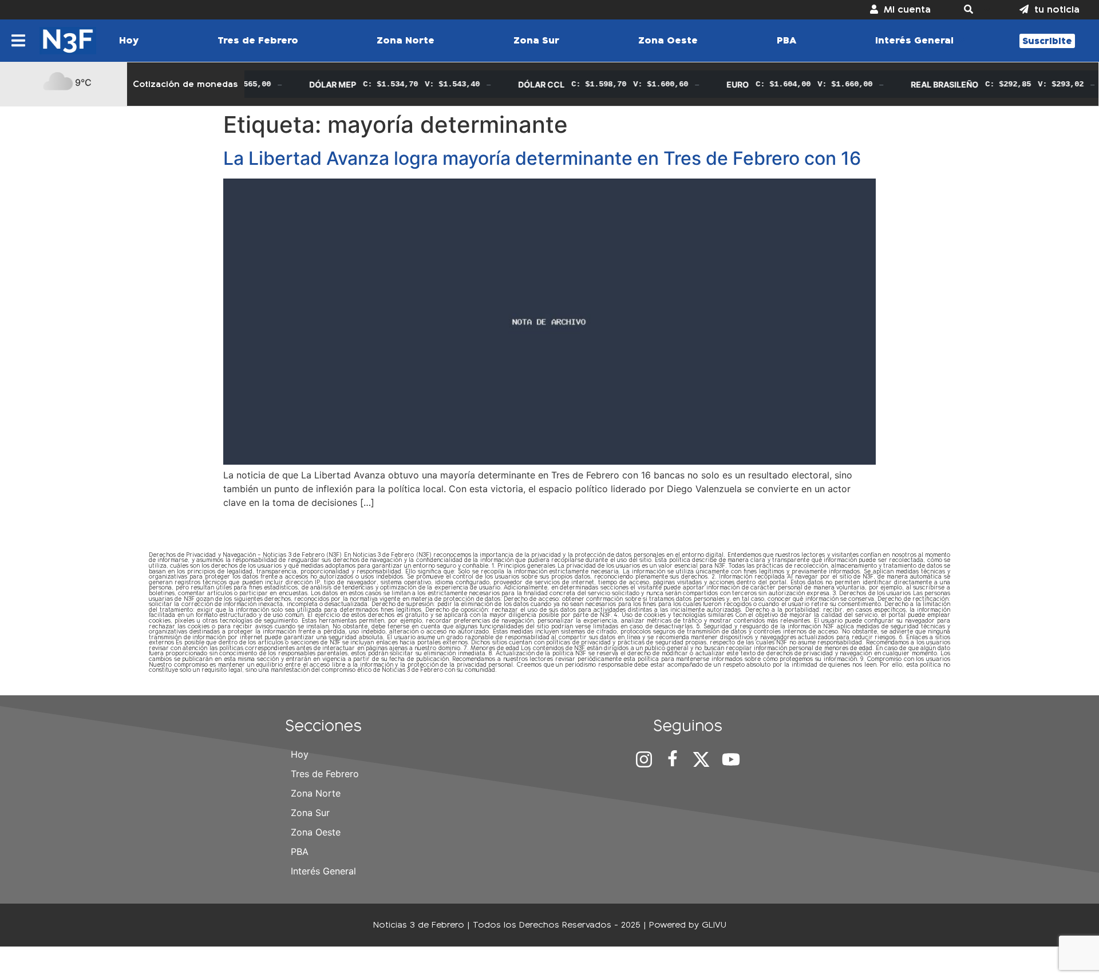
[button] (975, 9)
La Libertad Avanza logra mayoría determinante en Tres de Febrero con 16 (542, 158)
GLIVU (714, 924)
